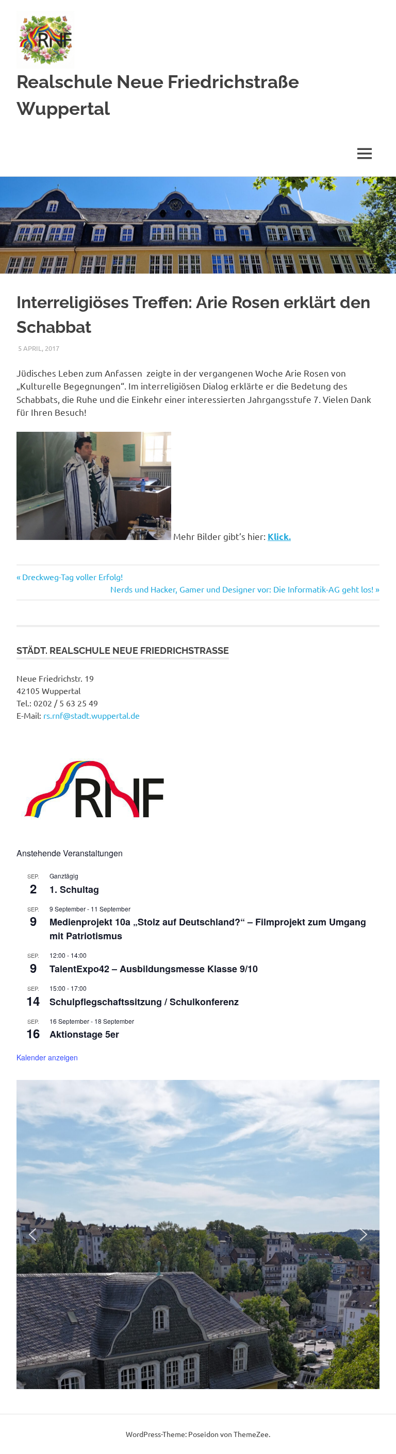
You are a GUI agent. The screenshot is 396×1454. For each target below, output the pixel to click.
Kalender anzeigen (47, 1057)
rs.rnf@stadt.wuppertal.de (91, 715)
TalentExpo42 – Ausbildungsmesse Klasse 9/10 (154, 968)
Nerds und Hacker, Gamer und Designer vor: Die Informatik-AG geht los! (241, 589)
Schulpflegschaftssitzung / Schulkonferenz (144, 1001)
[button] (32, 1234)
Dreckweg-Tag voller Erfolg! (72, 576)
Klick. (279, 536)
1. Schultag (74, 889)
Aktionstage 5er (84, 1034)
